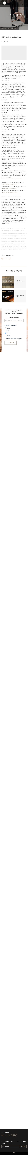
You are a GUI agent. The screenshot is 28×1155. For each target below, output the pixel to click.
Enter (23, 1146)
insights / (4, 28)
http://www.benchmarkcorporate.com (11, 179)
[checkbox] (14, 331)
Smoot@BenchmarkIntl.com (9, 184)
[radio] (14, 328)
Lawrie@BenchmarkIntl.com (9, 188)
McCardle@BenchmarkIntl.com (10, 192)
